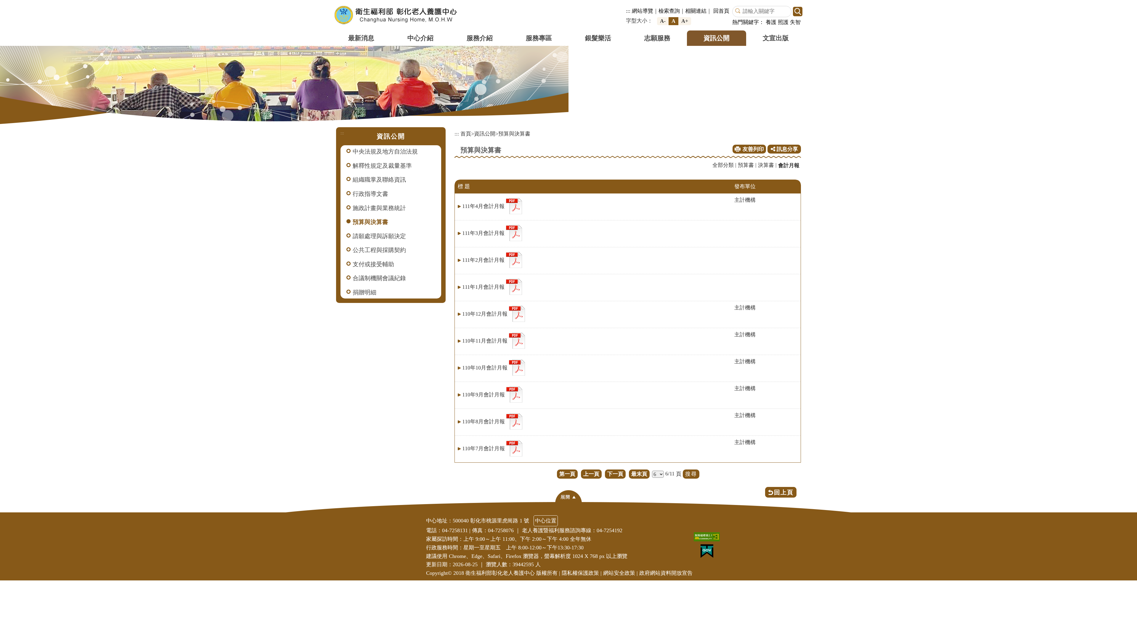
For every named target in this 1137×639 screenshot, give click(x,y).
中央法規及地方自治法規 (385, 151)
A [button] (673, 21)
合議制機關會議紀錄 (379, 278)
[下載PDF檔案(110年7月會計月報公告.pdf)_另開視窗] (514, 448)
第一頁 (567, 474)
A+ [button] (684, 21)
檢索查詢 (669, 11)
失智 (795, 22)
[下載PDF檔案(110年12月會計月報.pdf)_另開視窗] (517, 313)
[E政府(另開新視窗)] (708, 552)
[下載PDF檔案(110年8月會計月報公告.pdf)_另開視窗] (514, 421)
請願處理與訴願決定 (379, 236)
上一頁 (591, 474)
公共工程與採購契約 (379, 250)
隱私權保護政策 (580, 573)
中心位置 (545, 521)
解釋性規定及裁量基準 (382, 165)
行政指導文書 (370, 194)
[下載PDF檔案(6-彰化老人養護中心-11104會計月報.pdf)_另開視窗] (514, 205)
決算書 (766, 165)
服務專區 (539, 38)
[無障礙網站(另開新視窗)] (708, 538)
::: (628, 11)
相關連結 (695, 11)
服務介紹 (480, 38)
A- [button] (663, 21)
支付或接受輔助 (373, 264)
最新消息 (361, 38)
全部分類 (723, 165)
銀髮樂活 (598, 38)
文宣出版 (776, 38)
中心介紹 (420, 38)
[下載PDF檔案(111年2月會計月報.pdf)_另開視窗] (514, 259)
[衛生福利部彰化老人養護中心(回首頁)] (396, 15)
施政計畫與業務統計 (379, 208)
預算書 (746, 165)
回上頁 (784, 492)
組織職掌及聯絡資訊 (379, 179)
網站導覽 (642, 11)
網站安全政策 (619, 573)
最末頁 (639, 474)
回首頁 (721, 11)
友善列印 (753, 149)
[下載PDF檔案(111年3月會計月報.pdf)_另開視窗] (514, 232)
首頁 (465, 134)
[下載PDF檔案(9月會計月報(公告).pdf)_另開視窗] (514, 394)
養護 (771, 22)
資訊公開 (717, 38)
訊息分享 (786, 149)
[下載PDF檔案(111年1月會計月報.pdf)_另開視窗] (514, 286)
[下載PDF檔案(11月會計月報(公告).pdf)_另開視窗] (517, 340)
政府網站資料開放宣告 (666, 573)
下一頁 (615, 474)
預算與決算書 (370, 222)
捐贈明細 (364, 292)
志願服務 (657, 38)
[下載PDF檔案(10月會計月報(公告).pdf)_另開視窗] (517, 367)
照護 (783, 22)
